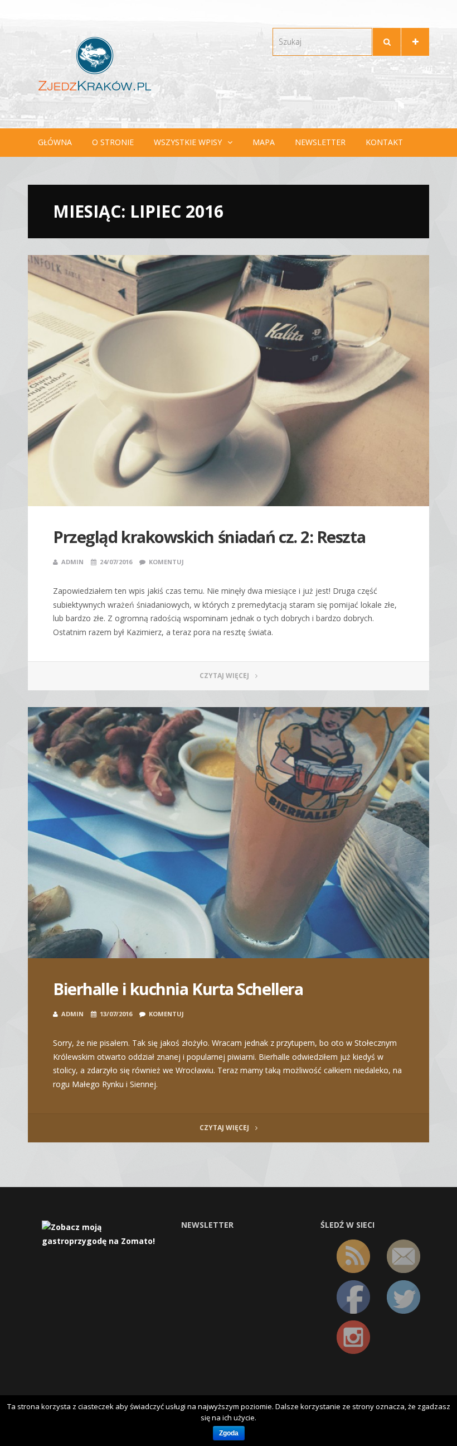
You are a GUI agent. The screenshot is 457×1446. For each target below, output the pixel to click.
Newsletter (320, 142)
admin (72, 562)
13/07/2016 (116, 1014)
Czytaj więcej (225, 675)
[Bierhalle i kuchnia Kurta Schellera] (228, 832)
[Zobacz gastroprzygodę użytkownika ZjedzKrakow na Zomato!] (103, 1233)
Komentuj (166, 562)
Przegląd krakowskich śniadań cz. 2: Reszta (209, 536)
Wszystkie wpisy (188, 142)
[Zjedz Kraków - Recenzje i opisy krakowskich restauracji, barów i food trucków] (95, 63)
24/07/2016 (116, 562)
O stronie (113, 142)
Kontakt (384, 142)
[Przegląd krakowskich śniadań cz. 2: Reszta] (228, 380)
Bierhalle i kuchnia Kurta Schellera (178, 989)
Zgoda (229, 1433)
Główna (55, 142)
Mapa (263, 142)
